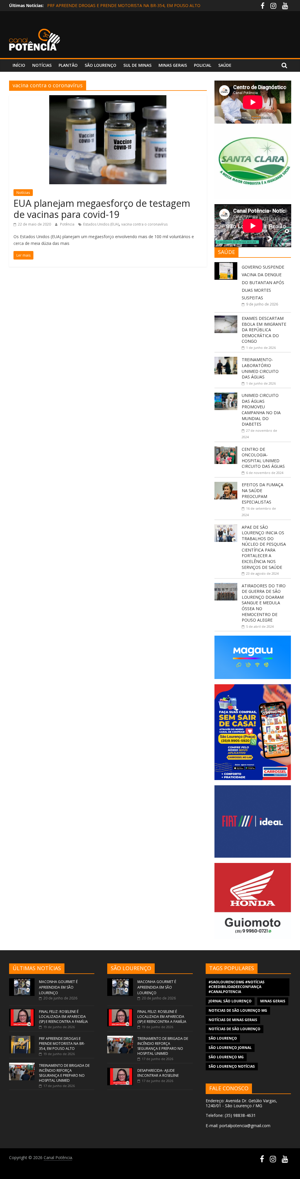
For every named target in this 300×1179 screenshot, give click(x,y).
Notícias (42, 65)
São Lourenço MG (226, 1057)
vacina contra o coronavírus (144, 224)
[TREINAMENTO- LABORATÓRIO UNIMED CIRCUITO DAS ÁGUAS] (226, 360)
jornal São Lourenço (230, 1001)
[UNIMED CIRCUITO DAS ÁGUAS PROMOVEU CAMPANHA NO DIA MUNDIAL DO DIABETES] (226, 395)
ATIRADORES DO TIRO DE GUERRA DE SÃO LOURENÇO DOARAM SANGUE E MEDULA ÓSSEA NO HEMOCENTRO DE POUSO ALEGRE (264, 603)
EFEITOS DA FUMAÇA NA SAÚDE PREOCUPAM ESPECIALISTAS (262, 493)
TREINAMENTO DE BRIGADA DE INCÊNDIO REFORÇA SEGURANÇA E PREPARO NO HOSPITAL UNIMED (64, 1073)
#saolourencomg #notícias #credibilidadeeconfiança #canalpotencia (237, 987)
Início (19, 65)
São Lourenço (100, 65)
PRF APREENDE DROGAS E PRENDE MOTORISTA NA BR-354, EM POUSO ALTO (123, 5)
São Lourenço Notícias (232, 1066)
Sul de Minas (137, 65)
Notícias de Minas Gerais (233, 1019)
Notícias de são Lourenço (234, 1028)
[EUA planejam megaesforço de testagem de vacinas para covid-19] (107, 98)
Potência (67, 224)
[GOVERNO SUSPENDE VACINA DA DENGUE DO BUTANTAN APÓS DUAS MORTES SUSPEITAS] (226, 265)
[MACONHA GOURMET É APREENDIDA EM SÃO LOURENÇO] (22, 981)
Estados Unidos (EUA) (101, 224)
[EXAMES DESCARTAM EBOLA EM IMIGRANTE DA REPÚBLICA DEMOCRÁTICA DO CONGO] (226, 318)
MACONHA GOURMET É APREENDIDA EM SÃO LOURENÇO (58, 987)
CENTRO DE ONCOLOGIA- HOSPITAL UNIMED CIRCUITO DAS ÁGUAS (263, 457)
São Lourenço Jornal (230, 1047)
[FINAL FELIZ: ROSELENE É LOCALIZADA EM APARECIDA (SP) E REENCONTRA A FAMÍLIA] (22, 1011)
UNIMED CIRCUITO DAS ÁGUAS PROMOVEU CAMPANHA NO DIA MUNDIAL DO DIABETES (261, 410)
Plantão (68, 65)
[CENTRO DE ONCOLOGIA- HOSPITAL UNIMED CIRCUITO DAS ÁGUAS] (226, 449)
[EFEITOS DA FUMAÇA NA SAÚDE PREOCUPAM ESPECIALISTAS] (226, 485)
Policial (202, 65)
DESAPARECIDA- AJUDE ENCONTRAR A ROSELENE (158, 1073)
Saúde (224, 65)
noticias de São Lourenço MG (238, 1010)
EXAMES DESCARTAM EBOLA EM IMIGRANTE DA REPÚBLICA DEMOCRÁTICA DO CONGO (264, 329)
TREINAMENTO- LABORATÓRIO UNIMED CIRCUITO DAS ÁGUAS (260, 368)
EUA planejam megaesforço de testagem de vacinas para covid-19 (101, 209)
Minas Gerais (172, 65)
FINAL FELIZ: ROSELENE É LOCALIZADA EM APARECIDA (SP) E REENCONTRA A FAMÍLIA (63, 1016)
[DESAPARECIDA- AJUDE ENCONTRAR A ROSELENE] (120, 1070)
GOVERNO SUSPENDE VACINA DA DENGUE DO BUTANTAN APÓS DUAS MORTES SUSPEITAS (263, 282)
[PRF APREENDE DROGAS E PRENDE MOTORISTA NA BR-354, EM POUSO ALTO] (22, 1038)
